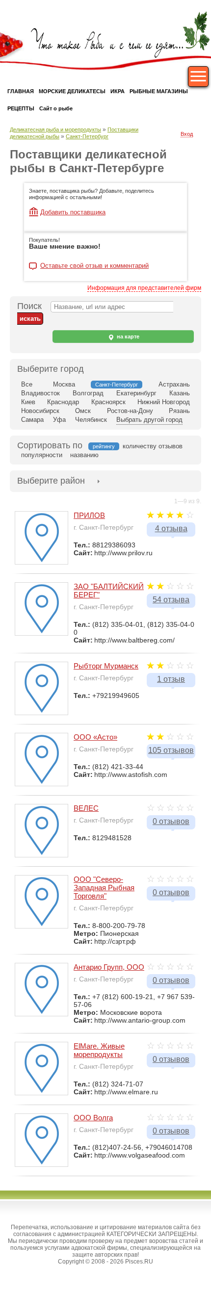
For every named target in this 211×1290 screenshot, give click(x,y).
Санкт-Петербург (87, 136)
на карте (127, 336)
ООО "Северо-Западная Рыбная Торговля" (104, 887)
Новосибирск (40, 410)
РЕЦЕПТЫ (20, 108)
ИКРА (117, 91)
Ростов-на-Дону (130, 410)
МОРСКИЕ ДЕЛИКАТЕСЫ (72, 91)
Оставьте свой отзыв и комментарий (94, 265)
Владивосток (40, 393)
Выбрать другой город (149, 419)
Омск (83, 410)
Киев (28, 402)
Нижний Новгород (163, 402)
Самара (32, 419)
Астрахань (174, 384)
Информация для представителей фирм (144, 287)
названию (84, 455)
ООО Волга (93, 1117)
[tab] (51, 481)
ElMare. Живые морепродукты (99, 1050)
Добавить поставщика (73, 212)
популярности (41, 455)
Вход (187, 134)
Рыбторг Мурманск (106, 666)
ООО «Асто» (95, 737)
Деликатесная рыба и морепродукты (55, 129)
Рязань (179, 410)
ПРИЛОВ (89, 515)
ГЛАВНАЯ (20, 91)
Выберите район (51, 481)
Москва (64, 384)
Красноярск (108, 402)
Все (26, 384)
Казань (179, 393)
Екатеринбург (136, 393)
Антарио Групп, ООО (109, 967)
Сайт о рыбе (56, 108)
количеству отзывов (153, 446)
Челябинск (91, 419)
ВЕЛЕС (86, 808)
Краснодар (63, 402)
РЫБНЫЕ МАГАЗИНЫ (159, 91)
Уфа (59, 419)
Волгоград (88, 393)
